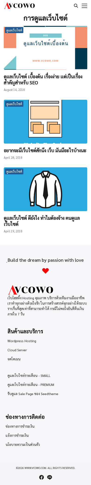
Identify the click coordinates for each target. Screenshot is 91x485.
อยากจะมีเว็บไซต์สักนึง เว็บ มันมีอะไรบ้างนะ (45, 150)
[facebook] (41, 477)
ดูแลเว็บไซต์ (14, 30)
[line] (49, 477)
